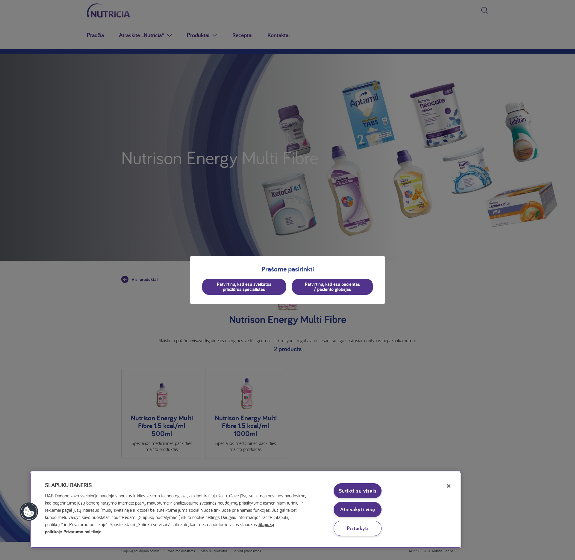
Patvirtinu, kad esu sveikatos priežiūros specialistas (244, 286)
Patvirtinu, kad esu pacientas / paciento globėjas (332, 286)
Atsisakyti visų (358, 509)
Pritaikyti (358, 528)
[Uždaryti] (448, 486)
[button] (29, 511)
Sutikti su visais (358, 490)
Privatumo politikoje (82, 532)
